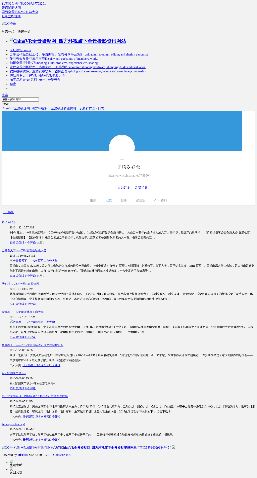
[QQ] (6, 447)
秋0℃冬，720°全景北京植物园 (20, 283)
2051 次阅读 (17, 275)
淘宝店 (35, 79)
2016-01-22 (8, 222)
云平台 (79, 54)
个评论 (30, 242)
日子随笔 (8, 212)
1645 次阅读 (41, 439)
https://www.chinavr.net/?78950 (128, 175)
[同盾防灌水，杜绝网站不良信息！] (173, 447)
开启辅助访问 (11, 7)
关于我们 (40, 447)
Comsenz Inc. (62, 454)
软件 (78, 71)
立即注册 (14, 16)
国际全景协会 (11, 12)
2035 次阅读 (17, 242)
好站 (38, 75)
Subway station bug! (13, 424)
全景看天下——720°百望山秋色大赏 (24, 250)
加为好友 (123, 187)
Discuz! (23, 454)
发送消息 (141, 187)
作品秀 (54, 58)
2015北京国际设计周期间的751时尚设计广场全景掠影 (35, 396)
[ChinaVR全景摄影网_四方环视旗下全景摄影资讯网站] (68, 41)
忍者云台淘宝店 (13, 3)
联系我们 (53, 447)
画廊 (13, 84)
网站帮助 (26, 447)
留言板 (140, 200)
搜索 (5, 95)
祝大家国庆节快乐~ (14, 373)
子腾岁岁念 (87, 108)
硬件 (78, 67)
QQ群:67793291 (35, 3)
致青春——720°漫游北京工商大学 (23, 312)
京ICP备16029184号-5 (154, 447)
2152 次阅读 (17, 337)
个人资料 (160, 200)
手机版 (15, 447)
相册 (123, 200)
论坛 (20, 50)
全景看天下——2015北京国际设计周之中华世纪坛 (32, 345)
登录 (5, 16)
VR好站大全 (29, 12)
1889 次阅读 (41, 416)
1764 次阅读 (17, 388)
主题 (93, 200)
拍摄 (54, 63)
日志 (101, 108)
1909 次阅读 (41, 365)
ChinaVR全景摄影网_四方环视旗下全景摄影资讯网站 (39, 108)
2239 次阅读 (17, 303)
